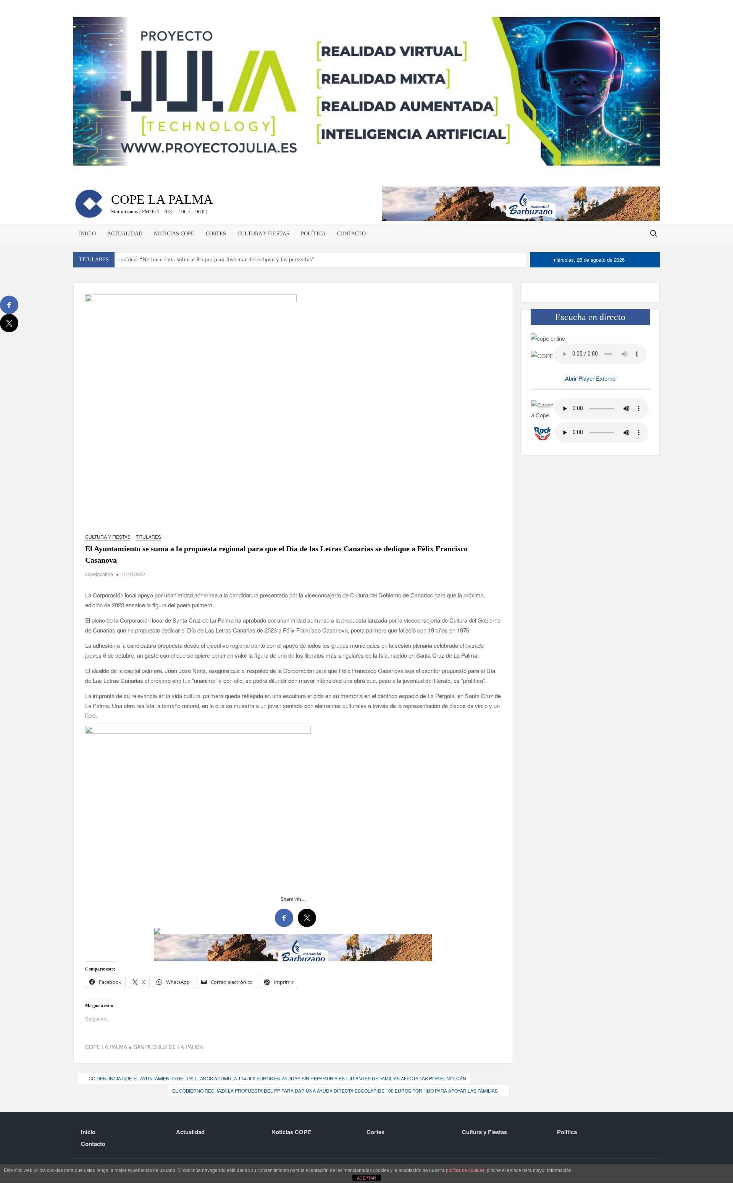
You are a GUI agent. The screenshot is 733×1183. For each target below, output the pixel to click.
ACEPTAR (366, 1178)
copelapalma (99, 574)
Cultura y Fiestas (263, 234)
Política (313, 234)
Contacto (351, 234)
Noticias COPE (174, 234)
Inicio (87, 234)
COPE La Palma (162, 199)
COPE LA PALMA (106, 1047)
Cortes (216, 234)
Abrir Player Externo (590, 378)
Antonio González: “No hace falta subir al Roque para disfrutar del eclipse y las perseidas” (203, 259)
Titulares (148, 536)
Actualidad (124, 234)
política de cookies (465, 1170)
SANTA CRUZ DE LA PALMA (168, 1047)
